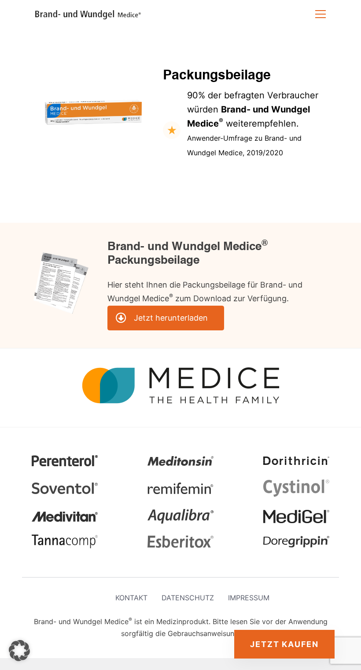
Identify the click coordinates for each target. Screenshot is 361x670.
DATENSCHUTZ (188, 597)
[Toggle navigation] (320, 14)
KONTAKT (131, 597)
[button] (19, 650)
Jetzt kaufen (284, 644)
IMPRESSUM (248, 597)
